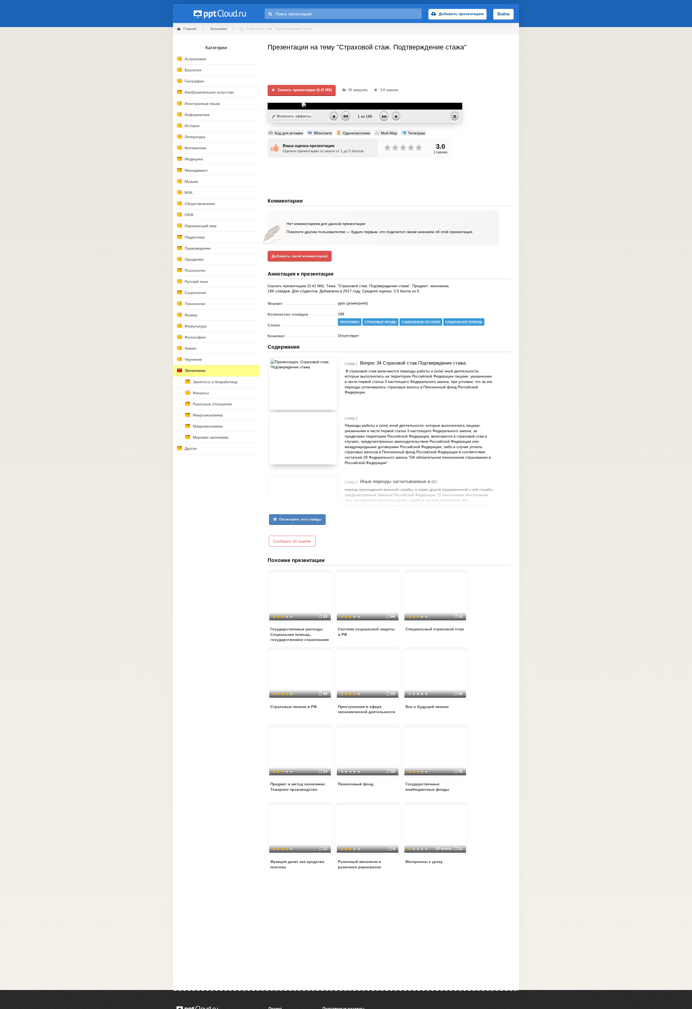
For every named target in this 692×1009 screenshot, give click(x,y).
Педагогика (195, 237)
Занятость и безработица (215, 382)
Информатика (197, 115)
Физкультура (196, 326)
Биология (193, 70)
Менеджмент (196, 170)
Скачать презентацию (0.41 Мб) (304, 90)
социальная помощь (464, 321)
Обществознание (200, 203)
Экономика (195, 370)
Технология (195, 304)
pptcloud (219, 13)
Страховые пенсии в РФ (293, 706)
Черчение (193, 359)
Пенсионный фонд (355, 784)
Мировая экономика (210, 437)
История (192, 126)
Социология (195, 292)
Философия (195, 337)
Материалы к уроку (424, 861)
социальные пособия (420, 321)
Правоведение (198, 248)
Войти (503, 14)
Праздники (194, 259)
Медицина (194, 159)
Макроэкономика (208, 426)
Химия (190, 348)
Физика (191, 315)
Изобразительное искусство (209, 92)
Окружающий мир (201, 226)
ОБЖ (189, 215)
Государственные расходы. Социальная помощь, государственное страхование (299, 634)
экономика (350, 321)
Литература (195, 137)
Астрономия (195, 59)
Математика (195, 148)
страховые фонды (380, 321)
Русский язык (196, 281)
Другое (191, 448)
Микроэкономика (208, 415)
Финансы (201, 393)
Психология (195, 270)
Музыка (191, 181)
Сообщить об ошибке (292, 541)
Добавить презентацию (461, 14)
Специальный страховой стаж (434, 629)
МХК (188, 192)
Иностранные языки (202, 103)
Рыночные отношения (212, 404)
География (194, 81)
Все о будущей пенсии (427, 706)
